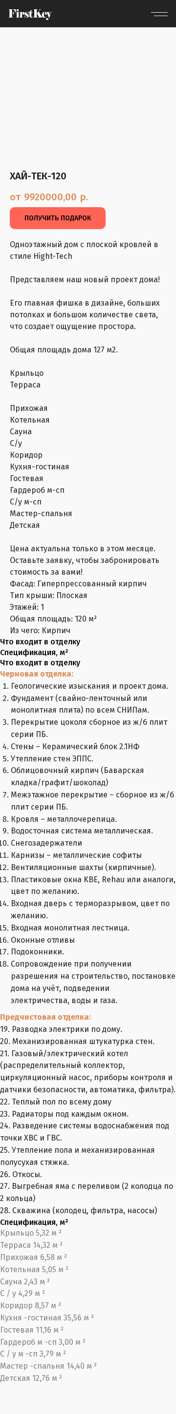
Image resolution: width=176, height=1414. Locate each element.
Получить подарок (57, 218)
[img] (30, 14)
